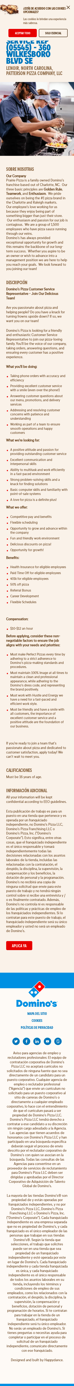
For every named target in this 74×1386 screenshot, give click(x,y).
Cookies (37, 1020)
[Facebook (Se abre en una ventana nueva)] (26, 1041)
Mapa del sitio (37, 1013)
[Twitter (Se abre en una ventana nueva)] (16, 1041)
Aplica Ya (19, 945)
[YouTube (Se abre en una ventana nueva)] (47, 1041)
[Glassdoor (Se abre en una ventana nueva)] (58, 1041)
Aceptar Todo (22, 33)
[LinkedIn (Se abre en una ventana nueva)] (37, 1041)
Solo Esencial (53, 33)
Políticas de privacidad (37, 1027)
